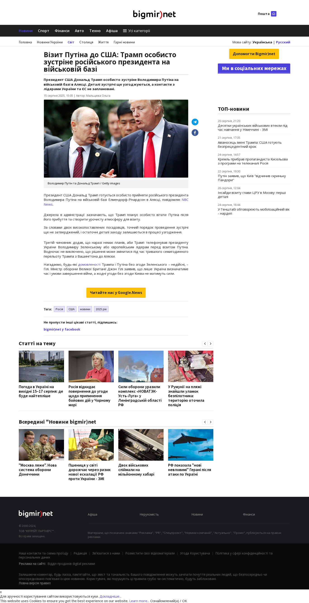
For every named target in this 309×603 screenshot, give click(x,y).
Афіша (112, 30)
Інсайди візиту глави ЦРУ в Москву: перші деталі (252, 194)
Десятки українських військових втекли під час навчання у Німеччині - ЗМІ (253, 127)
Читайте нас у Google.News (116, 292)
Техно (95, 30)
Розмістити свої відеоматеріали (150, 553)
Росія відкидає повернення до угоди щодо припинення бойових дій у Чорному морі (89, 395)
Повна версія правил (35, 583)
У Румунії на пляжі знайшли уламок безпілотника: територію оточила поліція (186, 395)
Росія (59, 309)
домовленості (89, 264)
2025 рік (101, 309)
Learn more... (139, 600)
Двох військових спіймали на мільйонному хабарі (136, 469)
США (72, 309)
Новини (26, 30)
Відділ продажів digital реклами (71, 563)
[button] (205, 343)
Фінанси (62, 30)
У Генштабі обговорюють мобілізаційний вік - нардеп (254, 211)
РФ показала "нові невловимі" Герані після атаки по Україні (189, 469)
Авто (79, 30)
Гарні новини (124, 42)
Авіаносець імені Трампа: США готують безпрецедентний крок (250, 144)
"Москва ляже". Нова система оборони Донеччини (38, 469)
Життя (103, 42)
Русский (283, 42)
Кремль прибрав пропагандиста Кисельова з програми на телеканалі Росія (253, 161)
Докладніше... (110, 596)
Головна (25, 42)
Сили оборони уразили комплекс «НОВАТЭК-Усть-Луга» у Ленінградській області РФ (140, 395)
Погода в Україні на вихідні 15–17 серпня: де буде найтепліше (41, 391)
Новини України (50, 42)
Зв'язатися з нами (106, 553)
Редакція (80, 553)
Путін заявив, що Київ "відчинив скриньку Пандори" (252, 178)
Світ (71, 42)
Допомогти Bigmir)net (254, 53)
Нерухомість (149, 514)
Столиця (86, 42)
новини (85, 309)
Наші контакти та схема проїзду (43, 553)
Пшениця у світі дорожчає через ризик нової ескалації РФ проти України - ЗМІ (90, 471)
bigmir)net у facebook (62, 329)
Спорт (43, 30)
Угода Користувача (195, 553)
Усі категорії (139, 30)
